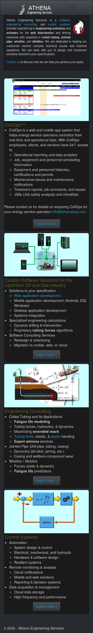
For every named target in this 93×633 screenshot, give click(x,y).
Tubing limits (24, 436)
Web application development (37, 295)
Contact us (13, 62)
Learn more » (46, 223)
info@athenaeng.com (69, 211)
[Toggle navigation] (72, 7)
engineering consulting (21, 24)
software (64, 20)
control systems (59, 24)
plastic (56, 436)
